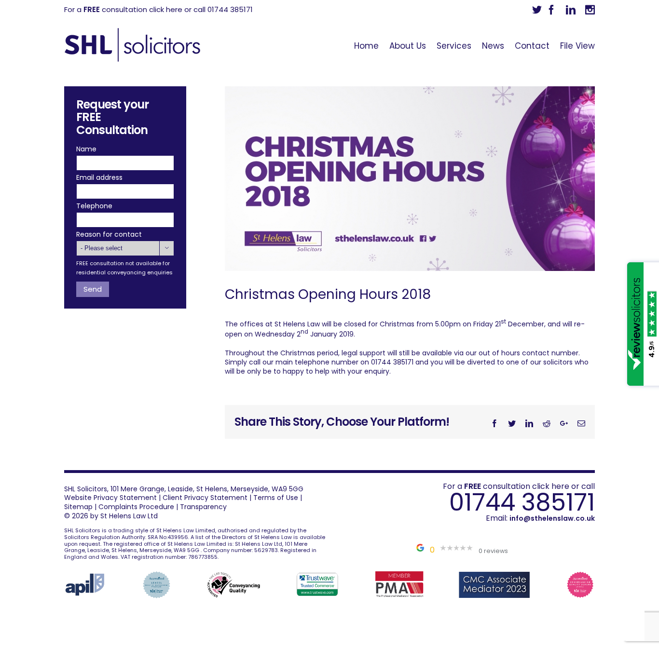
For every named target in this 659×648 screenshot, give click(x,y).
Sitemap (78, 507)
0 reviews (493, 551)
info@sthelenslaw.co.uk (552, 518)
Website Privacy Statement (110, 497)
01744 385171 (522, 502)
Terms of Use (275, 497)
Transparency (203, 507)
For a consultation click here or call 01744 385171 (158, 9)
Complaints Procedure (136, 507)
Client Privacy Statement (205, 497)
